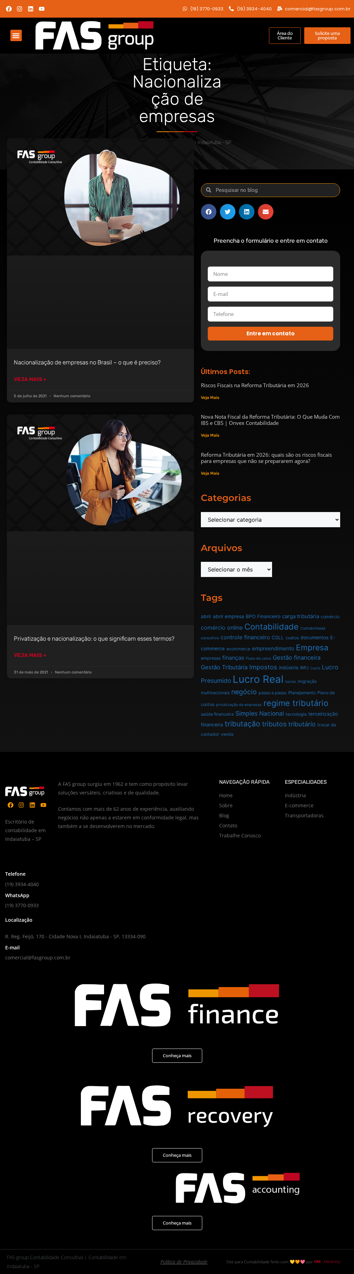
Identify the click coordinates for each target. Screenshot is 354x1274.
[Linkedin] (30, 8)
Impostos (263, 667)
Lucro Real (258, 679)
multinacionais (215, 692)
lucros (290, 681)
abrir (206, 616)
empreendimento (273, 648)
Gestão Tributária (224, 667)
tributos (274, 724)
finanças (233, 657)
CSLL (278, 637)
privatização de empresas (239, 705)
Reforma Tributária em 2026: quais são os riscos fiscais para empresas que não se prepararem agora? (266, 457)
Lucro (315, 668)
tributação (242, 723)
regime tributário (295, 703)
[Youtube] (41, 8)
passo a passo (273, 692)
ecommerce (238, 648)
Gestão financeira (296, 657)
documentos (314, 637)
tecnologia (296, 714)
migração (307, 681)
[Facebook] (8, 8)
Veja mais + (30, 379)
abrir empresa (228, 616)
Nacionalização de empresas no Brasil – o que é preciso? (87, 362)
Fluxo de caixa (258, 658)
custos (292, 637)
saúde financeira (217, 714)
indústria (288, 667)
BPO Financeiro (263, 616)
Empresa (312, 647)
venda (227, 734)
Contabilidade (271, 627)
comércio (330, 616)
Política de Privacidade (183, 1261)
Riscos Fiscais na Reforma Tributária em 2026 (255, 385)
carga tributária (300, 616)
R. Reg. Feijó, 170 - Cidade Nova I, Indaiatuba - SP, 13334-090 (75, 936)
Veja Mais (210, 397)
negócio (244, 692)
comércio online (222, 627)
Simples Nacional (259, 713)
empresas (211, 658)
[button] (16, 35)
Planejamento (302, 692)
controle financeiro (245, 637)
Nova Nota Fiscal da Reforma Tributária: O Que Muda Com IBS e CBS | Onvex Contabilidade (270, 419)
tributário (302, 724)
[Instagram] (20, 8)
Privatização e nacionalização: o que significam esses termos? (94, 638)
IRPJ (304, 667)
